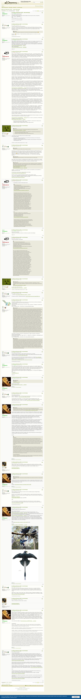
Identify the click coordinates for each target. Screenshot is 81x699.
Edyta (2, 306)
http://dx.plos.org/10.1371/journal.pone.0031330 (18, 177)
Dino (14, 52)
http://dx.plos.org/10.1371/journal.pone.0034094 (18, 678)
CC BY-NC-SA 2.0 (19, 387)
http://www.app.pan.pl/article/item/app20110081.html (33, 296)
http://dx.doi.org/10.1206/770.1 (16, 496)
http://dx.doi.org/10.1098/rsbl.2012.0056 (24, 396)
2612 (4, 41)
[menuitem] (41, 6)
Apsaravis (14, 387)
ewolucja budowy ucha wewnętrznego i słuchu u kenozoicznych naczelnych (22, 359)
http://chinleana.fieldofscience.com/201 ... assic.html (23, 294)
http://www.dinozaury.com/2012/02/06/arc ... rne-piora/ (19, 87)
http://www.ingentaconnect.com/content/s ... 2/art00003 (19, 287)
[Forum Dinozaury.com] (11, 2)
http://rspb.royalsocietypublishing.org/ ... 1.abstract (19, 45)
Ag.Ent (3, 292)
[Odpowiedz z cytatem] (42, 12)
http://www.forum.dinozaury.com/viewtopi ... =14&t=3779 (19, 512)
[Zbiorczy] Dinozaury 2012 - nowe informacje (10, 9)
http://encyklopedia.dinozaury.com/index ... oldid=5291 (19, 384)
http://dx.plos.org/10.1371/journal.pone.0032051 (18, 594)
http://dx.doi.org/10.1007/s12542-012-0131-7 (37, 667)
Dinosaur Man (3, 466)
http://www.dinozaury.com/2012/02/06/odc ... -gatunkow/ (19, 117)
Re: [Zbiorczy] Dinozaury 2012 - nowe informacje (21, 12)
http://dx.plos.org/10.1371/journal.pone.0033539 (18, 673)
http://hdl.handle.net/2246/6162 (16, 497)
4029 (4, 243)
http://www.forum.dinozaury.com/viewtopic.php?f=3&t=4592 (23, 484)
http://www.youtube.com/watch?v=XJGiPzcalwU (20, 522)
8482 (4, 389)
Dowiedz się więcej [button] (13, 697)
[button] (35, 10)
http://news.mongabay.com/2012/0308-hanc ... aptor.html (19, 524)
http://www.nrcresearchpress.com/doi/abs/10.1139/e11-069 (21, 190)
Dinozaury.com (20, 687)
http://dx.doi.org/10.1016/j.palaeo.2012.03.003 (18, 660)
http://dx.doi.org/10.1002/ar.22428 (22, 355)
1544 (4, 135)
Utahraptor (3, 12)
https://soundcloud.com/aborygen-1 (16, 468)
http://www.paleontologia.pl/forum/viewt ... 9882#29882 (19, 47)
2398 (4, 295)
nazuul (14, 378)
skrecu (3, 132)
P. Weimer (17, 387)
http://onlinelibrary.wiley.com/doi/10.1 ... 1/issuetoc (18, 119)
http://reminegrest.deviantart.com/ (15, 467)
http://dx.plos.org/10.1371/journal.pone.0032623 (33, 400)
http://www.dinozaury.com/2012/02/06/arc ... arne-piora (19, 515)
